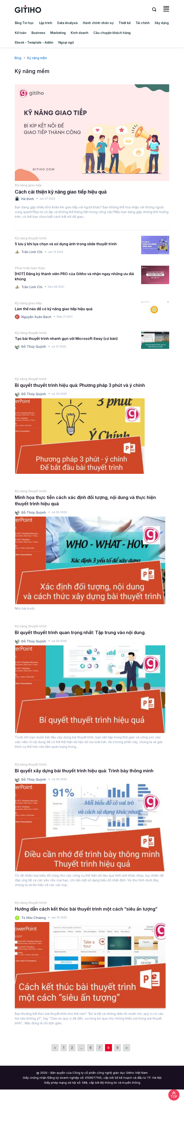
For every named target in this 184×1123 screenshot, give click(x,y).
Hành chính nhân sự (98, 23)
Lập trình (45, 23)
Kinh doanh (79, 33)
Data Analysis (67, 23)
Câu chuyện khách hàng (112, 33)
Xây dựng (162, 23)
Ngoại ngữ (66, 42)
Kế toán (20, 33)
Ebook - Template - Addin (34, 42)
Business (38, 33)
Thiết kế (124, 23)
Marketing (58, 33)
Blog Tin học (24, 23)
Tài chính (143, 23)
